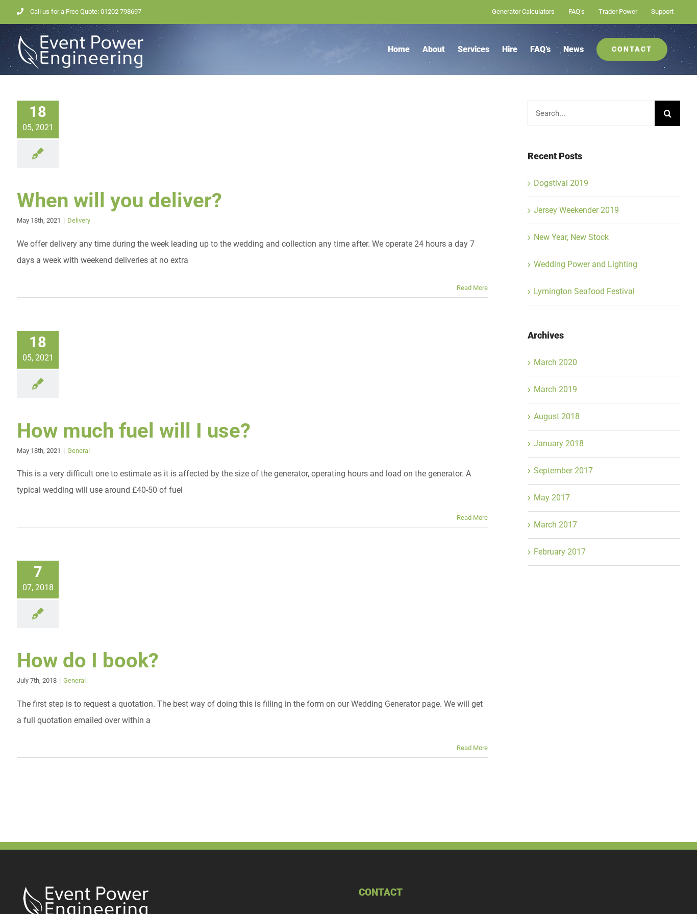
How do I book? (88, 660)
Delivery (78, 220)
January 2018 (559, 443)
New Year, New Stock (571, 237)
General (78, 450)
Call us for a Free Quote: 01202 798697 (85, 11)
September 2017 (563, 470)
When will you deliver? (119, 200)
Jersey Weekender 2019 (576, 210)
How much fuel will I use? (134, 431)
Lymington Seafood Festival (584, 291)
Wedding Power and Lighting (585, 264)
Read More (472, 288)
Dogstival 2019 (561, 183)
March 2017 (555, 525)
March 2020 (555, 362)
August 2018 (557, 416)
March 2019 (555, 389)
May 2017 (552, 497)
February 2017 (560, 552)
